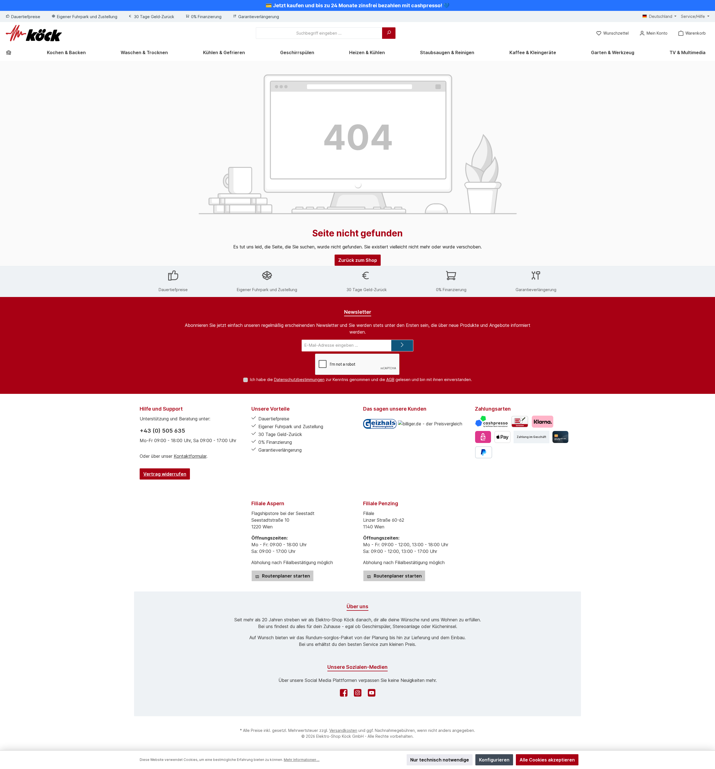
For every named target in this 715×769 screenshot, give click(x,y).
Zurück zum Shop (357, 260)
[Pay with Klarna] (543, 421)
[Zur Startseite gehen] (34, 33)
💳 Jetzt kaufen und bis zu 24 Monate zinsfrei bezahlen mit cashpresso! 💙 (357, 5)
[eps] (483, 437)
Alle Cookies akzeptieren (547, 760)
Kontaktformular (190, 456)
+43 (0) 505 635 (162, 430)
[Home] (11, 52)
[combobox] (319, 33)
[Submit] (402, 346)
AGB (390, 379)
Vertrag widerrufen (164, 474)
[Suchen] (388, 33)
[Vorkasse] (520, 421)
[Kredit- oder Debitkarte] (560, 437)
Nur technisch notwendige (439, 760)
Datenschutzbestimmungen (299, 379)
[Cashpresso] (491, 421)
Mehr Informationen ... (302, 760)
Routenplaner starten (285, 576)
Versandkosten (343, 730)
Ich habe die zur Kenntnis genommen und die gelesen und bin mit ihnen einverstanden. (361, 379)
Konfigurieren (494, 760)
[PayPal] (483, 452)
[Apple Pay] (502, 437)
